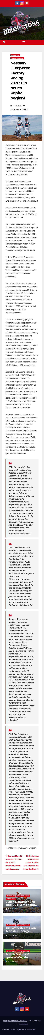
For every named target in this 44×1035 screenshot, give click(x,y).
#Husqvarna (15, 109)
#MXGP (25, 109)
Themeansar (23, 1024)
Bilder (13, 1030)
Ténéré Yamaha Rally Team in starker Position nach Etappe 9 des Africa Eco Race (30, 862)
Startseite (5, 1030)
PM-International (17, 58)
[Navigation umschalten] (24, 42)
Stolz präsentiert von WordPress (15, 1021)
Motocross (15, 55)
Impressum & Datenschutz (26, 1030)
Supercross (11, 898)
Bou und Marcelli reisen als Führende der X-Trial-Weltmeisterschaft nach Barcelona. (14, 862)
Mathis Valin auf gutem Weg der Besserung (17, 957)
